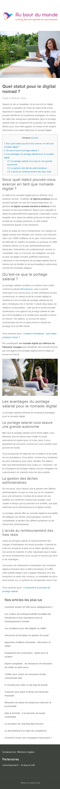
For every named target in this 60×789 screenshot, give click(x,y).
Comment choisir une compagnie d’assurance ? (28, 737)
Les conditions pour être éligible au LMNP (25, 628)
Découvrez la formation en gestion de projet (27, 635)
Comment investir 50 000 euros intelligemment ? (29, 607)
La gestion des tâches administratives (27, 168)
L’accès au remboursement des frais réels (29, 171)
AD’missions (26, 289)
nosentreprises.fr (10, 765)
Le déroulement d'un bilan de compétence (26, 731)
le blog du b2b (28, 765)
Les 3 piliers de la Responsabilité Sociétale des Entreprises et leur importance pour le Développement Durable (28, 618)
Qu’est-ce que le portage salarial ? (21, 150)
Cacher (35, 138)
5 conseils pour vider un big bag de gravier (26, 685)
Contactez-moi (9, 752)
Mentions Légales (26, 752)
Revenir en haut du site (30, 783)
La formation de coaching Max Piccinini (24, 724)
